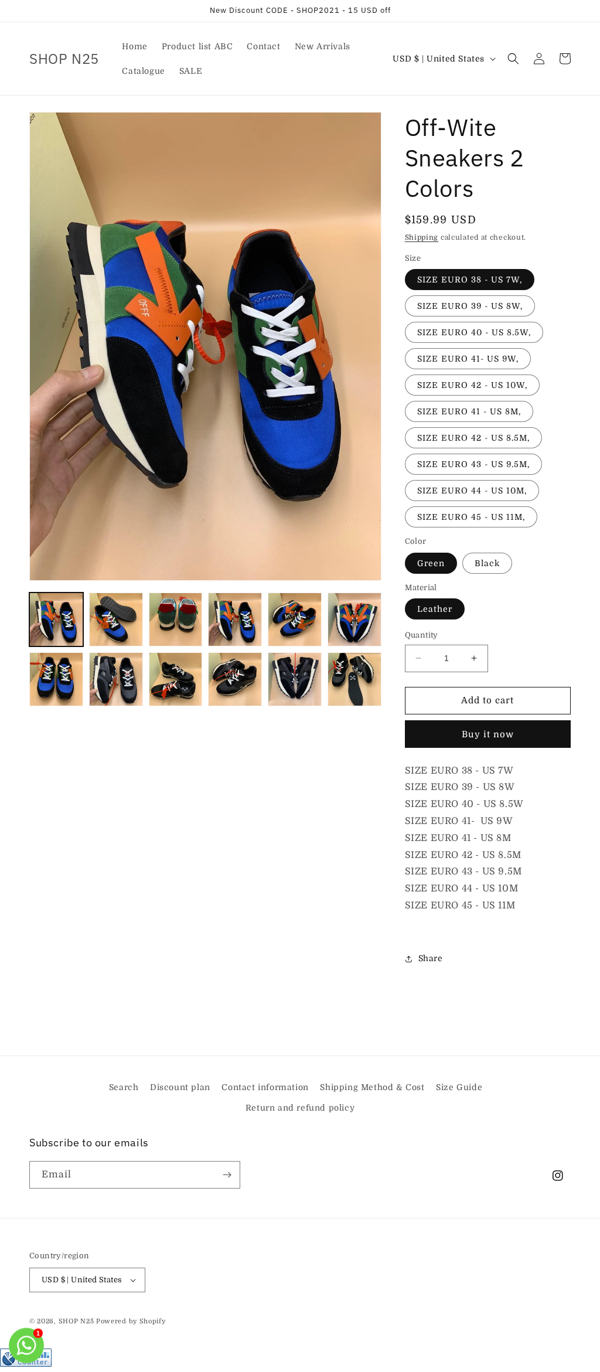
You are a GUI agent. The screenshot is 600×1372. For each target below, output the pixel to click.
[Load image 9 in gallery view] (176, 679)
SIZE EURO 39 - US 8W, (470, 306)
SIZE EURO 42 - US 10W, (472, 385)
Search (124, 1087)
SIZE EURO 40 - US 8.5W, (474, 332)
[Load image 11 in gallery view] (295, 679)
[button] (513, 59)
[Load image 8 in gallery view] (116, 679)
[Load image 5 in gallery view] (295, 619)
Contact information (264, 1087)
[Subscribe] (227, 1175)
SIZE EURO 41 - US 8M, (469, 411)
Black (487, 563)
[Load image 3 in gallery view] (176, 619)
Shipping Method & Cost (372, 1087)
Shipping (422, 237)
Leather (434, 609)
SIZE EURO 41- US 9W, (468, 358)
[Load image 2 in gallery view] (116, 619)
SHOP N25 (76, 1321)
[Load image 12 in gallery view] (354, 679)
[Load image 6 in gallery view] (354, 619)
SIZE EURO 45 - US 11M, (471, 517)
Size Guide (459, 1087)
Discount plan (180, 1087)
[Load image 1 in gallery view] (56, 619)
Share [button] (430, 958)
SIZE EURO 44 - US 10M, (472, 490)
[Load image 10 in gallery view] (235, 679)
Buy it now (488, 734)
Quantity (421, 635)
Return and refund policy (300, 1107)
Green (431, 563)
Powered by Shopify (131, 1321)
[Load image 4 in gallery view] (235, 619)
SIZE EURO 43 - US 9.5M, (473, 464)
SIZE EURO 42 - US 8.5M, (473, 437)
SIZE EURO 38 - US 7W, (469, 279)
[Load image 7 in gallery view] (56, 679)
